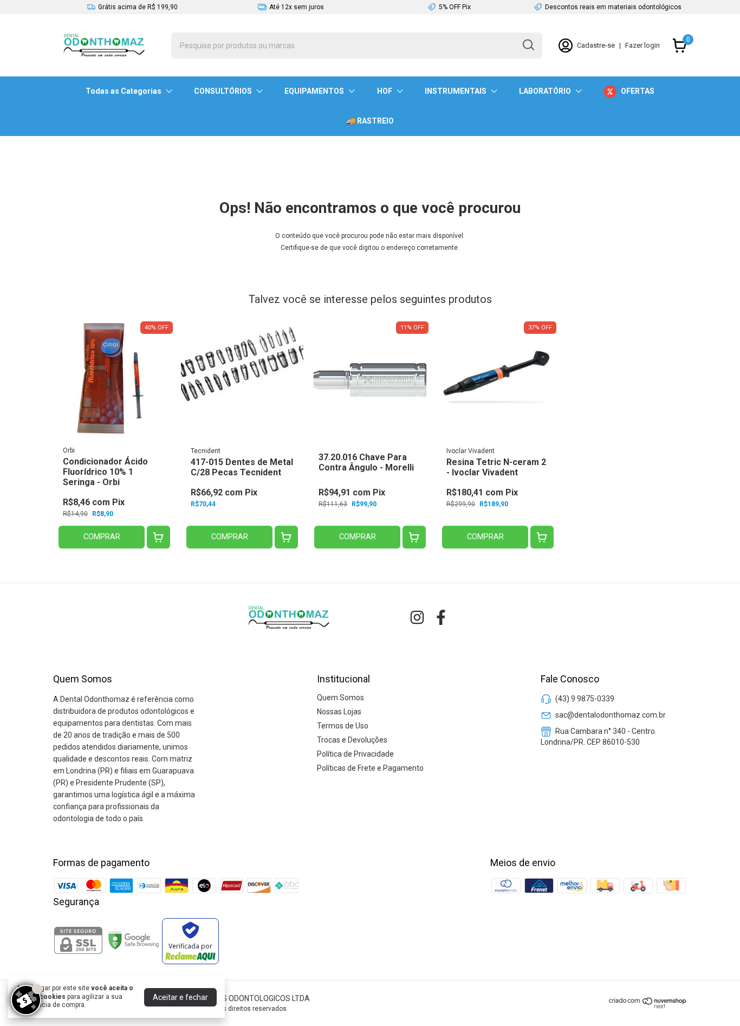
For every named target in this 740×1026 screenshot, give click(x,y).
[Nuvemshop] (648, 1006)
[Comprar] (158, 537)
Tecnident (205, 451)
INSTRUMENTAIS (455, 91)
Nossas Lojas (339, 711)
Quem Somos (340, 697)
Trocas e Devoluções (352, 739)
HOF (384, 91)
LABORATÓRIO (545, 91)
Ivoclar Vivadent (470, 451)
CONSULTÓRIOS (223, 91)
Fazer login (642, 45)
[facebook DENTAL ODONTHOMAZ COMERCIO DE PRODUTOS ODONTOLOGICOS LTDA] (441, 617)
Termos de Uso (342, 725)
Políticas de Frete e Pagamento (370, 768)
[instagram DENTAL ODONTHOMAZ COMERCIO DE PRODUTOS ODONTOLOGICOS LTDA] (417, 617)
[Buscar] (527, 45)
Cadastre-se (596, 45)
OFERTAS (637, 91)
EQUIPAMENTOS (314, 91)
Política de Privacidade (355, 754)
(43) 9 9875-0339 (584, 698)
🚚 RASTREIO (370, 121)
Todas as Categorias (123, 91)
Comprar (101, 536)
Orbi (69, 450)
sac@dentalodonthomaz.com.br (610, 715)
